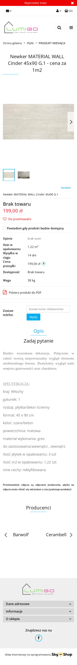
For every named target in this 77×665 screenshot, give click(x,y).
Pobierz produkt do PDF (25, 292)
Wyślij (33, 317)
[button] (68, 11)
